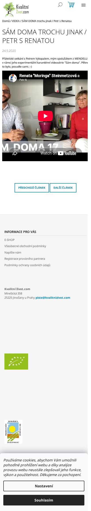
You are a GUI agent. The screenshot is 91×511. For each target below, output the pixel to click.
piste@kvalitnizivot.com (53, 298)
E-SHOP (9, 240)
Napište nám (12, 252)
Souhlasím (43, 500)
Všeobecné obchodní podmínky (25, 246)
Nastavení (44, 486)
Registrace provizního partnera (24, 259)
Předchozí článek (31, 188)
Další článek (63, 188)
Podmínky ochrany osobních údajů (27, 265)
